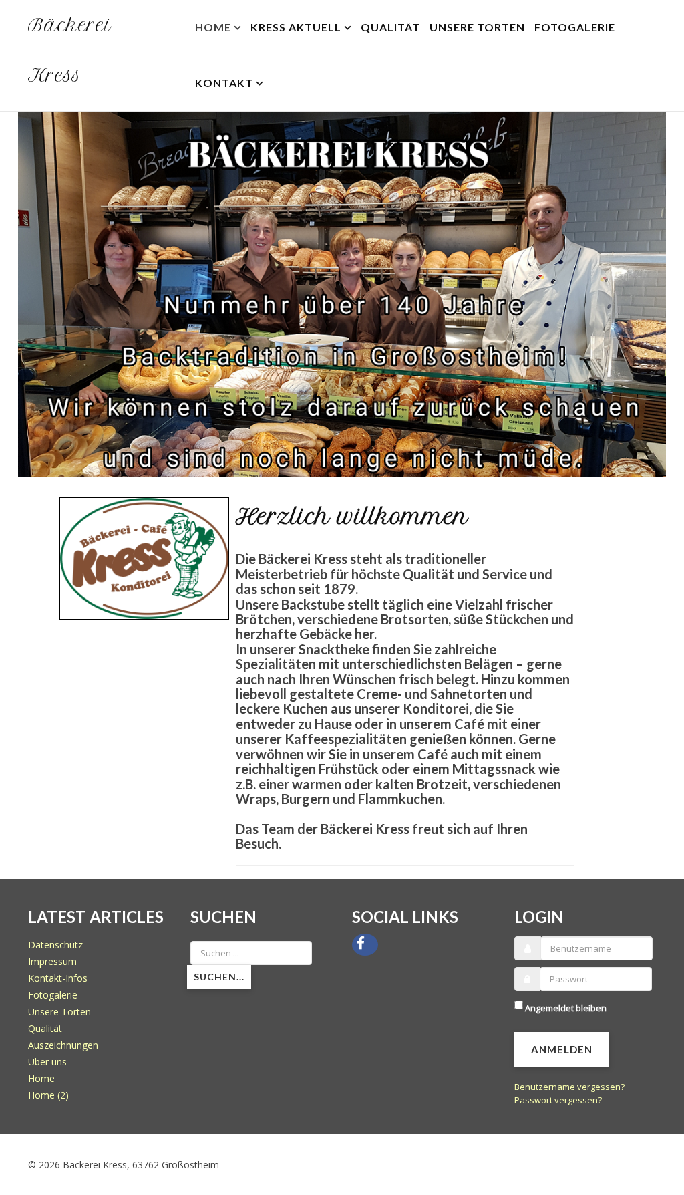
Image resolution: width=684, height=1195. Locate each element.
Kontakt (224, 82)
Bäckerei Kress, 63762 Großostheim (141, 1158)
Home (213, 27)
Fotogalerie (574, 27)
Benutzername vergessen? (569, 1081)
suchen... (219, 970)
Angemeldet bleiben (566, 1002)
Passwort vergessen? (558, 1094)
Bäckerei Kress (70, 50)
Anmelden (561, 1043)
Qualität (390, 27)
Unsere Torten (477, 27)
